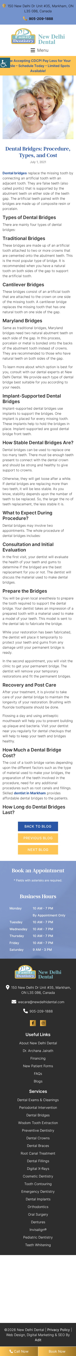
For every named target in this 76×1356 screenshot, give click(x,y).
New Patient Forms (38, 1066)
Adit (38, 1340)
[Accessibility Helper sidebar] (5, 63)
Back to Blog (38, 826)
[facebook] (33, 1023)
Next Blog (38, 850)
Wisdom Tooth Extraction (38, 1123)
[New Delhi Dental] (38, 36)
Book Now (57, 1351)
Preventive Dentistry (38, 1130)
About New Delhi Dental (38, 1043)
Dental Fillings (38, 1161)
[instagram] (43, 1023)
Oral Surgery (38, 1214)
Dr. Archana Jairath (38, 1051)
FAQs (38, 1073)
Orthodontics (38, 1207)
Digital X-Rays (38, 1168)
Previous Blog (38, 838)
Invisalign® (38, 1230)
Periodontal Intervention (38, 1107)
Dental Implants (38, 1199)
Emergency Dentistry (38, 1191)
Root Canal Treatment (38, 1153)
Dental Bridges (38, 1115)
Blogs (38, 1081)
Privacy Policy (58, 1330)
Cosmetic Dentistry (38, 1176)
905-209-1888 (41, 19)
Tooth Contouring (38, 1184)
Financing (38, 1058)
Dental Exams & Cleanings (38, 1100)
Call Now (20, 1351)
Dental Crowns (38, 1138)
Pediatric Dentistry (38, 1237)
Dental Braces (38, 1146)
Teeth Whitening (38, 1245)
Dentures (38, 1222)
